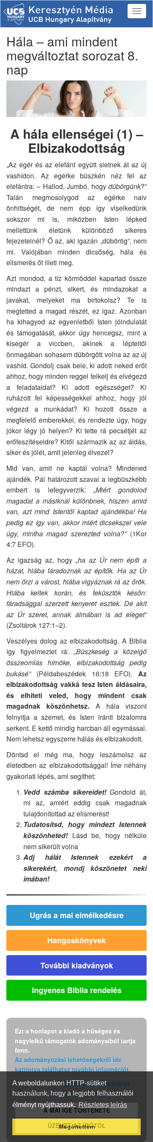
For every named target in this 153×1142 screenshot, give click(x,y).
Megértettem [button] (77, 1126)
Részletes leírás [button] (103, 1104)
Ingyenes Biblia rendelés (77, 990)
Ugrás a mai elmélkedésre (77, 915)
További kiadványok (76, 965)
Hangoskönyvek (76, 940)
